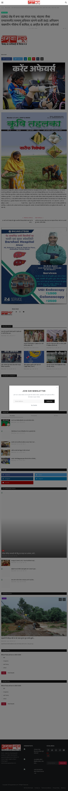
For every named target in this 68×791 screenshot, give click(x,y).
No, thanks (34, 405)
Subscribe (49, 401)
